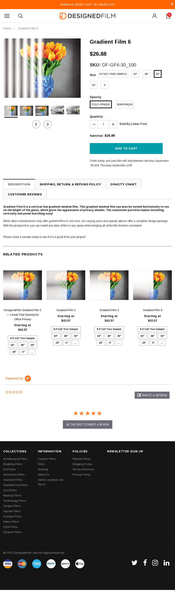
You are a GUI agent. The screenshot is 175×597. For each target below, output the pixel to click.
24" (93, 85)
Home (7, 28)
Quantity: (96, 116)
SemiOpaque (125, 104)
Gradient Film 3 (109, 310)
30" (158, 74)
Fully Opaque (101, 104)
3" (105, 85)
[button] (152, 395)
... (32, 352)
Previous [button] (36, 124)
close (172, 4)
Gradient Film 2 (66, 310)
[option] (42, 68)
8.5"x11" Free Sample (113, 74)
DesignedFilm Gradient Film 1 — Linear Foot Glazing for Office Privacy (22, 315)
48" (146, 74)
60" (135, 74)
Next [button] (47, 124)
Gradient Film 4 (152, 310)
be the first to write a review (87, 424)
